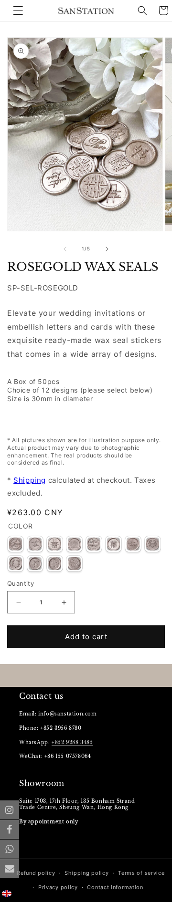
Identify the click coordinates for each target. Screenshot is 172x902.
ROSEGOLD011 (54, 563)
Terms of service (141, 873)
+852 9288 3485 (72, 742)
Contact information (115, 887)
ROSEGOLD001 (15, 544)
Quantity (20, 583)
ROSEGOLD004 (74, 544)
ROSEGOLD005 (94, 544)
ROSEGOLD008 (152, 544)
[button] (142, 10)
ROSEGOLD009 (15, 563)
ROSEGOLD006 (113, 544)
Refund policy (36, 873)
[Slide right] (107, 248)
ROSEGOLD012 (74, 563)
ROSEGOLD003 (54, 544)
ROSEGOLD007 (133, 544)
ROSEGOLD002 (35, 544)
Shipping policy (86, 873)
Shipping (29, 480)
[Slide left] (64, 248)
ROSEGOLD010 (35, 563)
